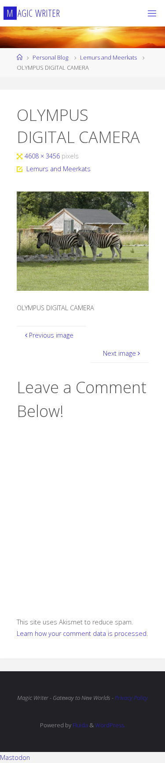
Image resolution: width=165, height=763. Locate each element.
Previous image (51, 335)
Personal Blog (50, 57)
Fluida (79, 725)
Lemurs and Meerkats (108, 57)
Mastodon (15, 757)
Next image (119, 353)
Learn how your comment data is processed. (82, 633)
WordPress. (110, 725)
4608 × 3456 (43, 156)
